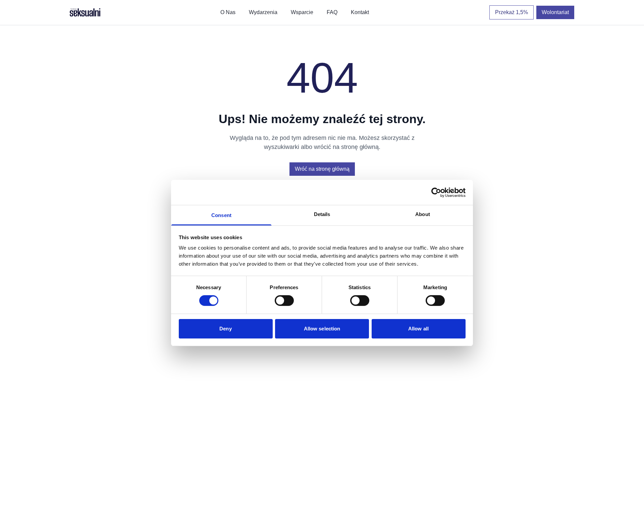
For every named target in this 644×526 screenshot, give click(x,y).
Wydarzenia (263, 12)
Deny (225, 328)
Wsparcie (302, 12)
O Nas (227, 12)
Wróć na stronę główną (322, 169)
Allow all (418, 328)
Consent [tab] (221, 215)
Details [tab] (322, 214)
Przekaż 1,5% (511, 12)
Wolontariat (555, 12)
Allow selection (322, 328)
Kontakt (360, 12)
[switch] (284, 300)
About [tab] (422, 214)
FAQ (332, 12)
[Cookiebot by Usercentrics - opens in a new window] (436, 192)
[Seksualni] (85, 12)
